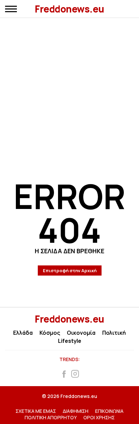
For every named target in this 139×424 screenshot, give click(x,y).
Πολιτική (114, 332)
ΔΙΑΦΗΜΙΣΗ (75, 411)
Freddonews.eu (69, 9)
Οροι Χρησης (99, 417)
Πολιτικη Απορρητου (51, 417)
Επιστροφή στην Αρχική (69, 270)
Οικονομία (81, 332)
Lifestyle (69, 341)
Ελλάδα (23, 332)
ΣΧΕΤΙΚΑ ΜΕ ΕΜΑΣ (36, 411)
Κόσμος (49, 332)
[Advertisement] (69, 88)
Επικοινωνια (109, 411)
